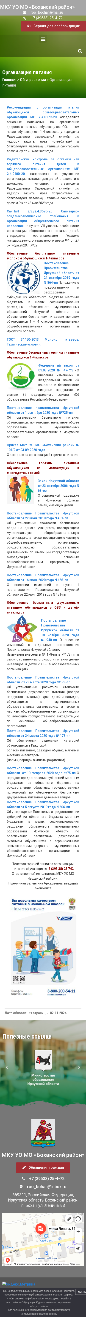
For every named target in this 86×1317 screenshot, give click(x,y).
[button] (43, 39)
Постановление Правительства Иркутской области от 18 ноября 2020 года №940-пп (60, 630)
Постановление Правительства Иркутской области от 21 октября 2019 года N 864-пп (61, 272)
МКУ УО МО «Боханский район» (37, 7)
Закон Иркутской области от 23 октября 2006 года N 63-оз (58, 485)
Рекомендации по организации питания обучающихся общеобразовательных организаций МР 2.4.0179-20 (43, 112)
